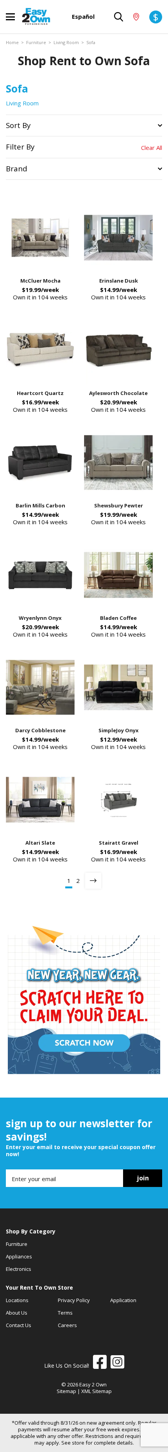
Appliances (19, 1256)
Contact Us (18, 1325)
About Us (16, 1312)
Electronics (18, 1268)
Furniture (36, 42)
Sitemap (66, 1391)
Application (123, 1300)
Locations (17, 1300)
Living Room (66, 42)
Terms (65, 1312)
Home (12, 42)
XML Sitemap (96, 1391)
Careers (67, 1325)
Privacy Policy (74, 1300)
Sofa (90, 42)
